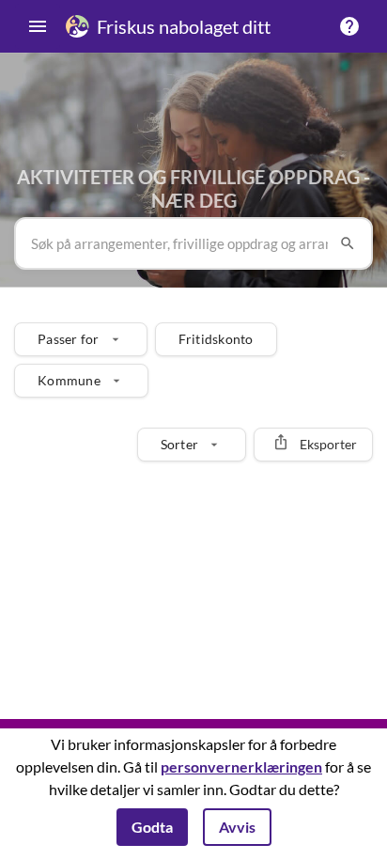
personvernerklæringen (241, 766)
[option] (80, 339)
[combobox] (179, 243)
